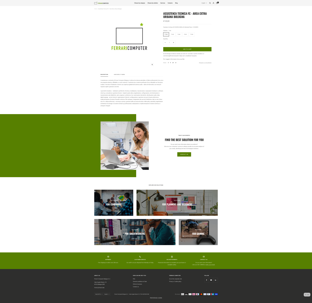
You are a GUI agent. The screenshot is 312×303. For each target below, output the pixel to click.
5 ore (191, 34)
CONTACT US (184, 154)
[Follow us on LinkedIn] (215, 280)
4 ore (185, 34)
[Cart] (217, 3)
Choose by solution (153, 3)
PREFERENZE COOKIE (156, 298)
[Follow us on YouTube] (211, 280)
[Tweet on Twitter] (173, 62)
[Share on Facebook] (168, 62)
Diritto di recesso (137, 284)
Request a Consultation (205, 62)
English (203, 3)
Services (162, 3)
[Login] (213, 3)
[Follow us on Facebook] (206, 280)
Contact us (136, 286)
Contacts (170, 3)
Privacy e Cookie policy (175, 281)
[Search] (210, 3)
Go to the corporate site (175, 279)
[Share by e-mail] (175, 62)
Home (95, 8)
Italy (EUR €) (98, 294)
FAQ (183, 59)
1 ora (166, 34)
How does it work (119, 74)
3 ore (179, 34)
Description (104, 74)
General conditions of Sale (140, 281)
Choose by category (139, 3)
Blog (176, 3)
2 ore (172, 34)
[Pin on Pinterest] (170, 62)
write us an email (210, 264)
